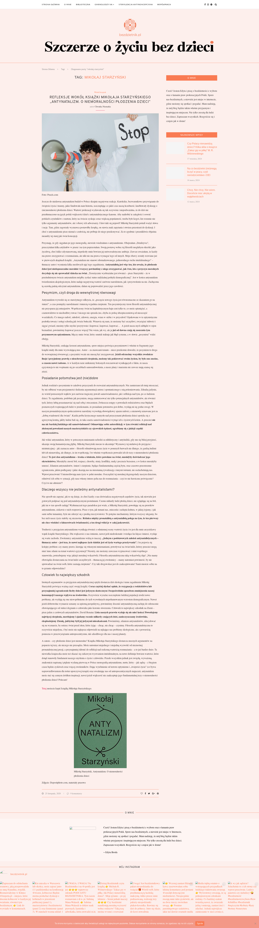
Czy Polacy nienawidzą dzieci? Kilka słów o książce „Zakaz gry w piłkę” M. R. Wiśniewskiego (202, 148)
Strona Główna (48, 69)
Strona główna (51, 4)
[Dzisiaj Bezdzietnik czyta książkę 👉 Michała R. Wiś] (113, 897)
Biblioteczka (83, 4)
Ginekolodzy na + (104, 4)
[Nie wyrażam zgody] (255, 923)
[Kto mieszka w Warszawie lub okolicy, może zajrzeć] (48, 897)
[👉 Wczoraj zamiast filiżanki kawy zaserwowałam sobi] (178, 897)
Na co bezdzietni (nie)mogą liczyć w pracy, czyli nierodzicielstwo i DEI (201, 172)
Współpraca (164, 4)
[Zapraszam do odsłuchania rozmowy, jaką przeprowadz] (15, 897)
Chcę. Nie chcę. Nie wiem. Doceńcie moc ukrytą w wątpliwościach (201, 193)
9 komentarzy (76, 793)
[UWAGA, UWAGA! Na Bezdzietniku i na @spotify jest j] (80, 897)
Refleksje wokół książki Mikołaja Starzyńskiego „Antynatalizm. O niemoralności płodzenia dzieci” (100, 99)
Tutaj (44, 688)
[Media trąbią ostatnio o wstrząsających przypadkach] (210, 897)
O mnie (67, 4)
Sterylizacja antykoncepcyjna (136, 4)
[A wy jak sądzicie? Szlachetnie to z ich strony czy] (243, 897)
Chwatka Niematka (103, 106)
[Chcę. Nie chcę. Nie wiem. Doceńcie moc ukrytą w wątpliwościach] (175, 194)
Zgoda (200, 923)
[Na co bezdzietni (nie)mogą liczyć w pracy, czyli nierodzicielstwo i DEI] (175, 173)
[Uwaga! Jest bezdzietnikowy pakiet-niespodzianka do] (145, 897)
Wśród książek (100, 92)
